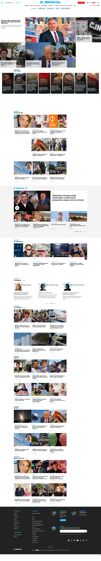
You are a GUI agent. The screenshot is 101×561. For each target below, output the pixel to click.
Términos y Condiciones (77, 534)
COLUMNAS (17, 280)
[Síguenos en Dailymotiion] (86, 540)
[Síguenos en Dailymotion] (99, 2)
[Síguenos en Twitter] (89, 2)
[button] (86, 257)
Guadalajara (44, 5)
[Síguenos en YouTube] (93, 2)
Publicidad (34, 538)
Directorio (34, 532)
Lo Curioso (52, 324)
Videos (53, 193)
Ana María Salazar (26, 285)
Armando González (53, 129)
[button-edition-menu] (88, 5)
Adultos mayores (35, 129)
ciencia (33, 324)
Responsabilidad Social (37, 525)
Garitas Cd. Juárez (94, 5)
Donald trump (52, 448)
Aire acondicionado (53, 347)
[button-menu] (2, 2)
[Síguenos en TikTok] (95, 2)
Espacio (27, 61)
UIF (1, 19)
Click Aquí (63, 520)
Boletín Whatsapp (36, 513)
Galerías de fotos (18, 534)
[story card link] (50, 29)
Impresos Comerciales (37, 521)
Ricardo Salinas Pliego (55, 61)
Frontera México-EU (18, 424)
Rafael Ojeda (42, 8)
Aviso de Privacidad (36, 523)
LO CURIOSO (18, 307)
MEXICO (16, 357)
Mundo (15, 515)
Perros (33, 347)
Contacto (34, 534)
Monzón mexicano (65, 8)
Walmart (16, 176)
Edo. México (37, 5)
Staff (33, 519)
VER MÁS (24, 280)
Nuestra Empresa (36, 528)
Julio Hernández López (52, 285)
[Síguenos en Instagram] (91, 2)
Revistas (70, 5)
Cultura (16, 324)
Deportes (16, 521)
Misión (33, 527)
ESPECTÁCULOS (19, 458)
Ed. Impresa (64, 5)
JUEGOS (27, 5)
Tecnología (16, 526)
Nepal (57, 8)
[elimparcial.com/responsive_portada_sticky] (100, 555)
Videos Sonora (54, 223)
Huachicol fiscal (73, 261)
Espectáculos (17, 522)
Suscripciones (35, 536)
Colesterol (52, 424)
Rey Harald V (50, 8)
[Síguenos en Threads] (97, 2)
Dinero (15, 519)
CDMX (31, 5)
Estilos (15, 524)
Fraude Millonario (18, 261)
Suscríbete (81, 2)
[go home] (18, 549)
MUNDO (16, 408)
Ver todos (85, 231)
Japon (51, 176)
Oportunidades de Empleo (38, 530)
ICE (32, 176)
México (15, 513)
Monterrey (51, 5)
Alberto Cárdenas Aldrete (77, 285)
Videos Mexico (17, 223)
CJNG (77, 36)
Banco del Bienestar (37, 261)
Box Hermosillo (35, 498)
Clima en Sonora (54, 261)
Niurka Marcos (17, 129)
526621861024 (63, 512)
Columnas (57, 5)
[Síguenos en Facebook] (88, 2)
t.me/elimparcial (83, 512)
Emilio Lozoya (3, 61)
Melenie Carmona (53, 498)
